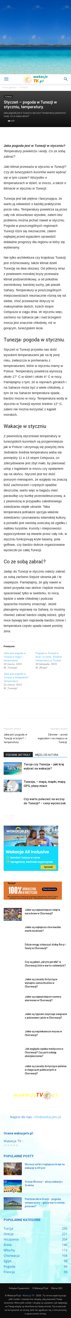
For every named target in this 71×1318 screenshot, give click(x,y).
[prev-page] (6, 817)
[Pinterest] (24, 134)
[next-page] (11, 817)
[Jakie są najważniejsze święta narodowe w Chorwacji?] (13, 914)
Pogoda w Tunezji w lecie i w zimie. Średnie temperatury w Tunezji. (49, 657)
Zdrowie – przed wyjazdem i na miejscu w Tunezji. (52, 738)
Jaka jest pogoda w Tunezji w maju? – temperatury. (15, 657)
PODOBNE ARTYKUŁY (18, 754)
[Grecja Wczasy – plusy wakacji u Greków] (13, 1186)
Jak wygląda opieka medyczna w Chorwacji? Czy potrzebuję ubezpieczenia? (44, 1052)
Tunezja (24, 87)
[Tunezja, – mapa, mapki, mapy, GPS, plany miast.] (13, 786)
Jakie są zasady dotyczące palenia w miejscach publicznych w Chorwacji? (45, 1070)
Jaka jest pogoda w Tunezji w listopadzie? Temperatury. (16, 677)
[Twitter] (15, 134)
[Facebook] (7, 134)
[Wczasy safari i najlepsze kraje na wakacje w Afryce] (13, 1169)
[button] (6, 79)
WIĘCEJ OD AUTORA (46, 754)
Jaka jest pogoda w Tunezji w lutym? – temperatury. (15, 738)
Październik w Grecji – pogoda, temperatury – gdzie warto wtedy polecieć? (45, 1203)
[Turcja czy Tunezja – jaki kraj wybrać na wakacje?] (13, 768)
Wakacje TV (28, 1295)
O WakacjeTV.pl (40, 1288)
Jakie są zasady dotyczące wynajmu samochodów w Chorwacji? (41, 983)
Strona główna (9, 87)
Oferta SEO (56, 1288)
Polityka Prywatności (19, 1288)
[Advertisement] (35, 37)
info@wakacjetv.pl (47, 1117)
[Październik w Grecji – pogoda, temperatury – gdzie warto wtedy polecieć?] (13, 1203)
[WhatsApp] (32, 134)
